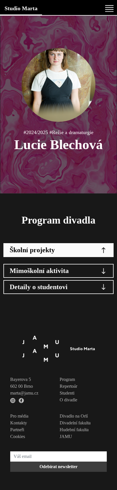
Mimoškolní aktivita (39, 270)
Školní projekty (32, 250)
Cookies (17, 436)
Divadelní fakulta (75, 422)
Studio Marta (21, 8)
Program (67, 379)
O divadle (68, 399)
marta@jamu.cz (24, 393)
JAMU (66, 436)
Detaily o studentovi (39, 287)
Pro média (19, 416)
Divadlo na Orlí (74, 416)
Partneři (17, 429)
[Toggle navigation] (109, 8)
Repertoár (68, 386)
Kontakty (18, 422)
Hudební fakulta (74, 429)
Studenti (67, 393)
